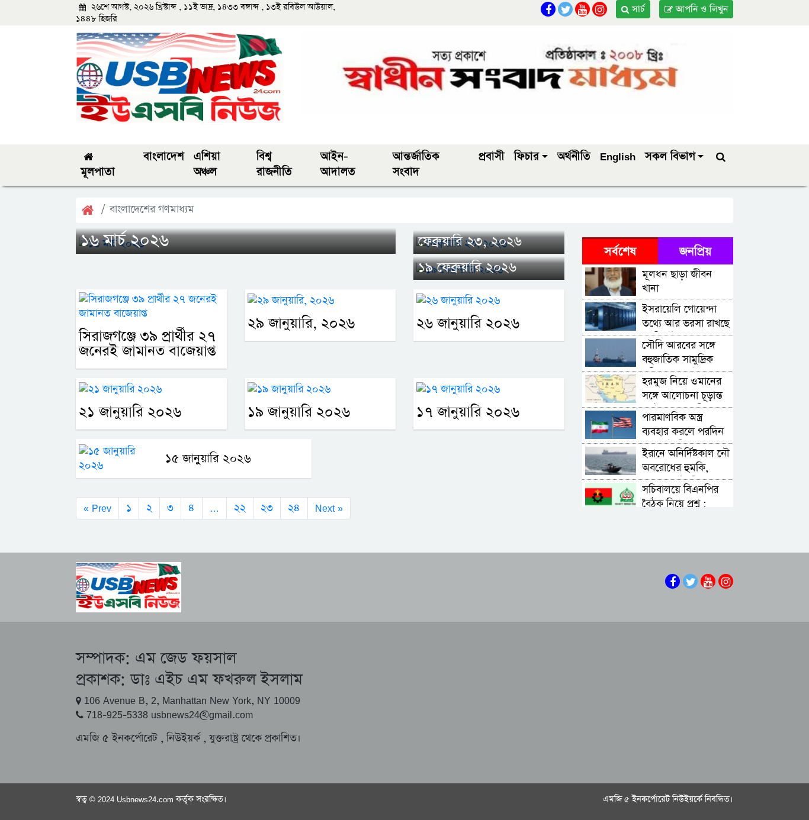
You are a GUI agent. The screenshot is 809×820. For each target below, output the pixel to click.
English (617, 156)
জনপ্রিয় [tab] (695, 251)
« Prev (97, 508)
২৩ (267, 508)
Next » (329, 508)
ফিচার (526, 156)
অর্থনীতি (573, 156)
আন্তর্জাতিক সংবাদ (416, 164)
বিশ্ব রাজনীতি (274, 164)
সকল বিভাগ (670, 156)
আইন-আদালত (337, 164)
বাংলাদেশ (163, 156)
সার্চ (637, 9)
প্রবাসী (492, 156)
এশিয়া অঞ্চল (207, 164)
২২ (240, 508)
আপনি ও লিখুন (700, 9)
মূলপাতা (98, 172)
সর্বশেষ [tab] (620, 251)
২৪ (294, 508)
